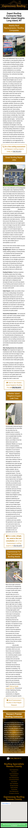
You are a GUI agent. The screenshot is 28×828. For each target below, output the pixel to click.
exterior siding (18, 730)
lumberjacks (20, 752)
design (14, 293)
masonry (18, 750)
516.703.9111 (17, 151)
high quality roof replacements (15, 76)
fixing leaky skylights (13, 728)
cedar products (13, 732)
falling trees (14, 209)
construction (13, 750)
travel (5, 752)
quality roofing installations (11, 740)
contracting (10, 752)
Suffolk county (14, 734)
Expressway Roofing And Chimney (12, 722)
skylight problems (19, 738)
